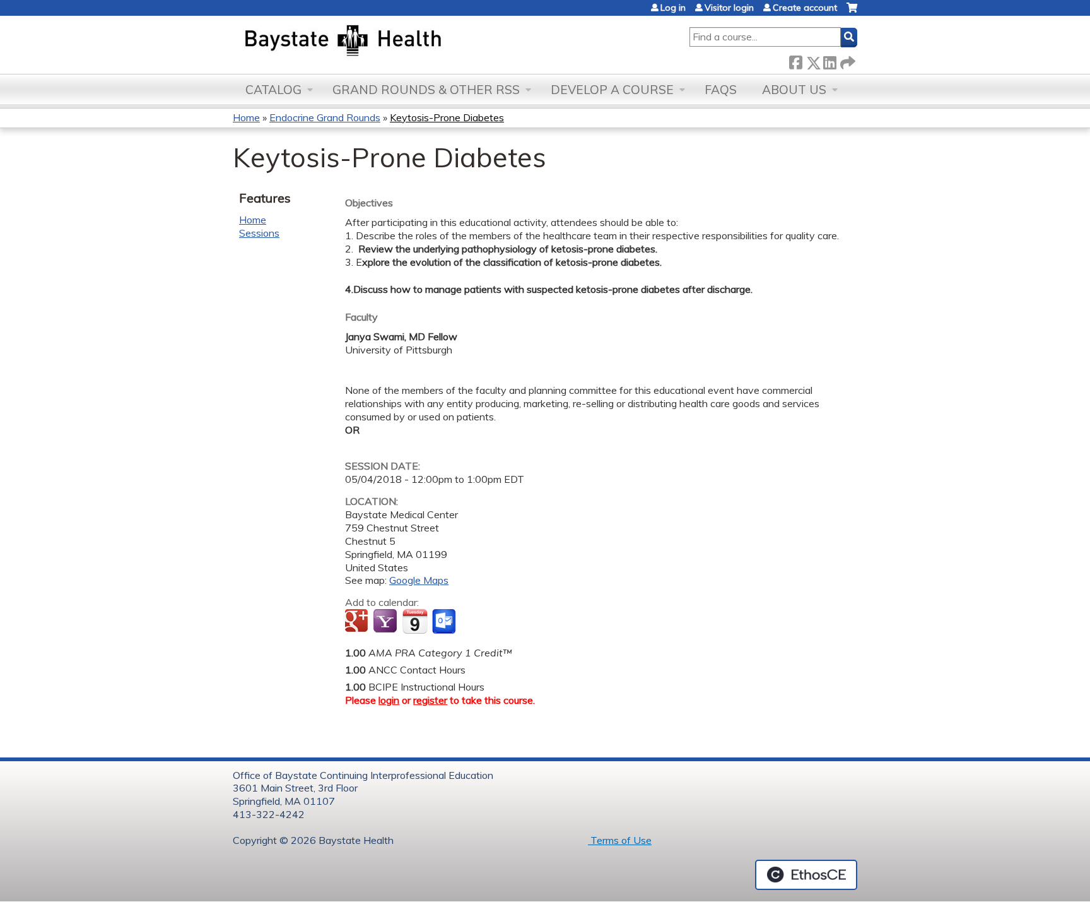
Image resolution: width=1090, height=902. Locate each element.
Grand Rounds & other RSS (426, 89)
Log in (673, 7)
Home (246, 117)
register (430, 700)
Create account (805, 7)
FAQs (721, 89)
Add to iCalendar (415, 621)
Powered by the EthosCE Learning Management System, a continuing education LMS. (806, 875)
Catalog (273, 89)
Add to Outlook (445, 621)
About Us (794, 89)
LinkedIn (829, 60)
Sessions (259, 233)
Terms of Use (620, 840)
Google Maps (418, 580)
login (388, 700)
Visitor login (729, 7)
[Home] (402, 42)
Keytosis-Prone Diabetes (447, 117)
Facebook (795, 60)
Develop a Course (612, 89)
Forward (846, 60)
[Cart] (852, 12)
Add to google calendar (358, 621)
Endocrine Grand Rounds (324, 117)
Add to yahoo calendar (386, 621)
